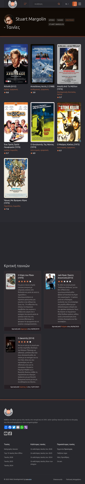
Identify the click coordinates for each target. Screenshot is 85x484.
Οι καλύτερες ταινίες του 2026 (41, 449)
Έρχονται (64, 449)
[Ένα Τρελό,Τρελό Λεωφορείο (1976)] (16, 122)
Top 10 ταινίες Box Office (13, 453)
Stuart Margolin (56, 24)
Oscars (59, 461)
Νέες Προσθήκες (63, 457)
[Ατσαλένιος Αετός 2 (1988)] (42, 64)
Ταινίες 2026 (8, 457)
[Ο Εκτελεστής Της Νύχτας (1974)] (42, 122)
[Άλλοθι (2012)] (16, 64)
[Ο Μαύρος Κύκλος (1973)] (69, 122)
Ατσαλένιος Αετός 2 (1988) (42, 86)
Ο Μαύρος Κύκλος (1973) (68, 144)
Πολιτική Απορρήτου (73, 479)
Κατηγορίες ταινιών (11, 449)
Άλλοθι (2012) (10, 86)
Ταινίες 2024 (8, 465)
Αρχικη (51, 20)
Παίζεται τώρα (62, 453)
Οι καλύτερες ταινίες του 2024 (41, 457)
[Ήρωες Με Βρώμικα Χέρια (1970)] (16, 178)
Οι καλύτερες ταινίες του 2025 (41, 453)
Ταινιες (60, 20)
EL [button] (66, 4)
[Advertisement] (42, 246)
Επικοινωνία (57, 479)
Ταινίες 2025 (8, 461)
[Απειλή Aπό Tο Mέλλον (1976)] (69, 64)
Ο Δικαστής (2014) (26, 338)
